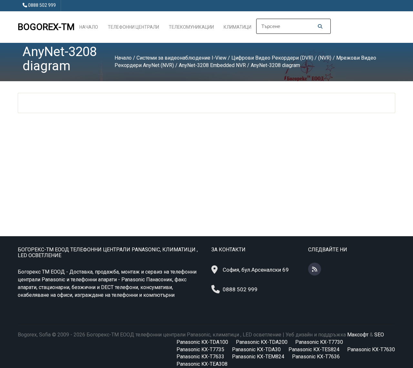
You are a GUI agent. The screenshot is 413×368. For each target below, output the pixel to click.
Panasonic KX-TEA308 (201, 364)
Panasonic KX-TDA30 (256, 349)
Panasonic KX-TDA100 (202, 342)
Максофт (357, 335)
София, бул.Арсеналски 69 (256, 269)
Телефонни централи (133, 27)
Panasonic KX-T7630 (371, 349)
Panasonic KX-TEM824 (258, 356)
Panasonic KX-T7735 (200, 349)
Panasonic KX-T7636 (316, 356)
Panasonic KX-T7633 (200, 356)
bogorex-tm (46, 27)
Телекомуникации (191, 27)
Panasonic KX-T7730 (319, 342)
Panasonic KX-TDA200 (261, 342)
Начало (88, 27)
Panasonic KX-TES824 (313, 349)
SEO (379, 335)
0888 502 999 (42, 5)
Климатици (237, 27)
